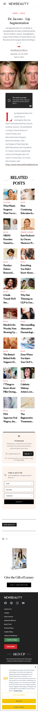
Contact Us (8, 609)
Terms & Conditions (10, 636)
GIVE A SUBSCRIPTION (19, 585)
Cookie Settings (12, 640)
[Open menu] (4, 3)
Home (15, 13)
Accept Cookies (19, 707)
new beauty (9, 525)
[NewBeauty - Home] (19, 4)
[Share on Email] (6, 539)
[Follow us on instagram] (17, 603)
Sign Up (27, 454)
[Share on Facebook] (3, 539)
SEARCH (19, 502)
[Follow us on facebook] (5, 603)
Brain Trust (8, 624)
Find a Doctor (8, 617)
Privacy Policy (8, 628)
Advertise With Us (10, 620)
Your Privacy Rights (19, 695)
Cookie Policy (8, 632)
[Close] (35, 667)
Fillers (6, 202)
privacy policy (20, 460)
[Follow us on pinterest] (11, 603)
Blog (22, 13)
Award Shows (27, 232)
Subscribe (11, 647)
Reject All (19, 701)
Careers (6, 613)
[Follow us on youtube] (23, 603)
